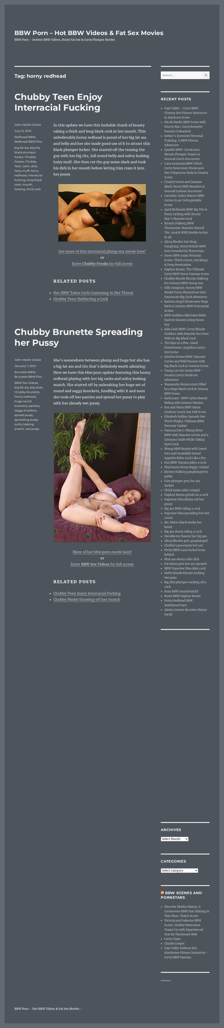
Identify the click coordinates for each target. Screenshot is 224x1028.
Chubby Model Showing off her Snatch (86, 599)
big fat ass (21, 147)
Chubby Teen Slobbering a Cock (80, 299)
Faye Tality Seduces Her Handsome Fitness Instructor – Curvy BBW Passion (186, 952)
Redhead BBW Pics (28, 141)
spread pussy (23, 415)
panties (34, 406)
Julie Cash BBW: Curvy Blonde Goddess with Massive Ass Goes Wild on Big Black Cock (186, 333)
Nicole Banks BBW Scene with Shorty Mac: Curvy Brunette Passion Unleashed (185, 126)
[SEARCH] (206, 75)
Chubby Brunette (26, 392)
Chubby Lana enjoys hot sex (183, 545)
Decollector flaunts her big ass (185, 536)
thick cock (33, 189)
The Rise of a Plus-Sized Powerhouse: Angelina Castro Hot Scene (184, 347)
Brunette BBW (24, 372)
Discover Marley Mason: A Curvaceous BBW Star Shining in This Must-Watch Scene (186, 911)
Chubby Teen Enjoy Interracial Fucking (58, 102)
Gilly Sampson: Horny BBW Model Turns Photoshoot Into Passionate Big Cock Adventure (185, 292)
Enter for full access (102, 263)
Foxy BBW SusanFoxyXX (181, 591)
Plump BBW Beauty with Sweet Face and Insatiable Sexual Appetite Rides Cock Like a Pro (185, 453)
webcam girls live (166, 980)
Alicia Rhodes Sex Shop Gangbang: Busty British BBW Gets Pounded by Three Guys (185, 246)
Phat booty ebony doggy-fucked (186, 467)
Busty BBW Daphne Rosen (182, 596)
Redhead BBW (25, 137)
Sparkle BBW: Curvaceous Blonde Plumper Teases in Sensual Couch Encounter (182, 154)
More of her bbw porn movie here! (102, 552)
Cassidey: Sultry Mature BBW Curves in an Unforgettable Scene (184, 200)
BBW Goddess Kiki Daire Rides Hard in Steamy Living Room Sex (185, 320)
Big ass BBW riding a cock (182, 508)
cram (26, 166)
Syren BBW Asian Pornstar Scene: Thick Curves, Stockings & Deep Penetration (186, 260)
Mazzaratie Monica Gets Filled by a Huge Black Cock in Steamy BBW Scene (186, 389)
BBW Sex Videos (26, 383)
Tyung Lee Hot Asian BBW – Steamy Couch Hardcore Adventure (184, 375)
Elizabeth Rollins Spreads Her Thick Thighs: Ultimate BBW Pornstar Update (184, 421)
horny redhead (25, 396)
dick (34, 166)
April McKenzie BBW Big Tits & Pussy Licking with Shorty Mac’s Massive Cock (185, 214)
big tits (35, 147)
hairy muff (21, 170)
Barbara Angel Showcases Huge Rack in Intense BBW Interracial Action (186, 306)
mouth (27, 184)
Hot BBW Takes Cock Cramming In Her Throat (93, 293)
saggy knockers (25, 410)
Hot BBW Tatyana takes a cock (185, 462)
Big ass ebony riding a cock (183, 531)
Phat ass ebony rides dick (181, 559)
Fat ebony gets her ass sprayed (185, 564)
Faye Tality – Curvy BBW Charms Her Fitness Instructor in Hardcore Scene (185, 112)
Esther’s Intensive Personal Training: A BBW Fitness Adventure (183, 140)
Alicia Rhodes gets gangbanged (186, 541)
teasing (19, 189)
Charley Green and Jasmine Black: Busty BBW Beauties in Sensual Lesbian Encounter (184, 186)
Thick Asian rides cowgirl (182, 490)
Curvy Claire (172, 939)
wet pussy (32, 429)
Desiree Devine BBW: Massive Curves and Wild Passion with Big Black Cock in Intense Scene (186, 361)
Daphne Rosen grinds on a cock (186, 495)
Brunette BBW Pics (28, 376)
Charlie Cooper (174, 943)
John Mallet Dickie (27, 124)
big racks (36, 387)
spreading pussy (26, 419)
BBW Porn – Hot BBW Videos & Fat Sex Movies (88, 33)
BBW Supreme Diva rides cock (185, 568)
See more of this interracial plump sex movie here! (102, 251)
